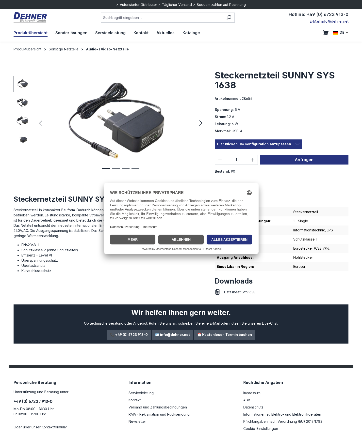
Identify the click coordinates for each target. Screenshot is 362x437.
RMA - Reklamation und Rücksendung (159, 414)
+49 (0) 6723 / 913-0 (33, 401)
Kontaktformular (54, 427)
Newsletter (137, 421)
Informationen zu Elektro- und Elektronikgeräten (282, 414)
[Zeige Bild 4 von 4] (135, 172)
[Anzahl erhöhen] (253, 160)
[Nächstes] (201, 123)
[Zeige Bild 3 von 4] (126, 172)
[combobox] (162, 18)
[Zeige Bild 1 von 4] (106, 172)
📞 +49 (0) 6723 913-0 (129, 334)
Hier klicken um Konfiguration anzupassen (254, 144)
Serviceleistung (141, 393)
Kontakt (135, 400)
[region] (109, 123)
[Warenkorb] (326, 32)
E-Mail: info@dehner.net (329, 21)
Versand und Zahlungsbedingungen (158, 407)
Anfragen (304, 159)
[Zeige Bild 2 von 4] (116, 172)
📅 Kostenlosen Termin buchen (224, 334)
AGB (246, 400)
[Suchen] (229, 18)
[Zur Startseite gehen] (30, 17)
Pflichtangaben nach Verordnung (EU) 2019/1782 (282, 421)
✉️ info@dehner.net (172, 334)
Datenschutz (253, 407)
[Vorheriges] (40, 123)
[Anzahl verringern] (220, 160)
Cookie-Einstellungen (260, 428)
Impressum (252, 393)
